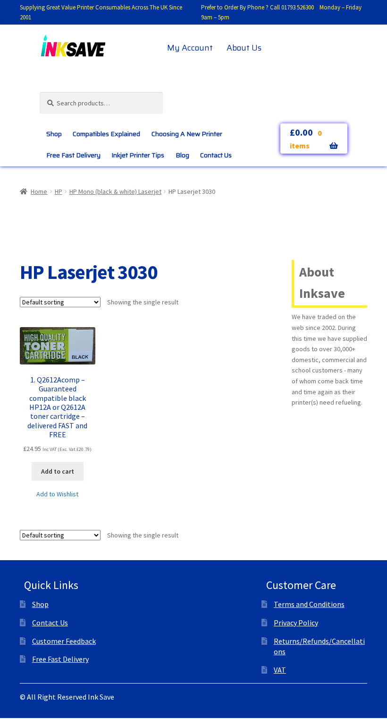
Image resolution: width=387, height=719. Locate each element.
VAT (280, 670)
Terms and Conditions (309, 604)
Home (39, 191)
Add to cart (57, 471)
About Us (244, 47)
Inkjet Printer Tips (137, 155)
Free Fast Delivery (73, 155)
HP (58, 191)
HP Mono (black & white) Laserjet (115, 191)
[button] (57, 494)
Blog (182, 155)
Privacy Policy (296, 622)
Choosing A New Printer (186, 134)
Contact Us (216, 155)
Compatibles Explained (106, 134)
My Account (190, 47)
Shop (54, 134)
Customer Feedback (64, 641)
